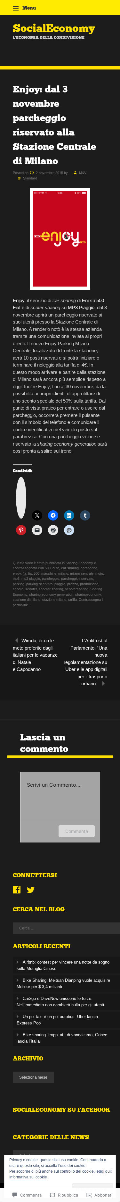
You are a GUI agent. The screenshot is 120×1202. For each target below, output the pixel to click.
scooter (31, 589)
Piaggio (86, 307)
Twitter (31, 890)
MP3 (73, 307)
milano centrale (81, 573)
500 (100, 300)
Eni (85, 300)
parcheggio (50, 578)
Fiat (16, 307)
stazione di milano (26, 599)
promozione (89, 584)
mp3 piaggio (30, 578)
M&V (82, 173)
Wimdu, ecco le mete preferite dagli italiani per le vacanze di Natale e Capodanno (35, 655)
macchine (48, 573)
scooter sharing (51, 589)
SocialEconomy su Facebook (61, 1109)
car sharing (70, 568)
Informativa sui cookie (28, 1177)
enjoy (17, 573)
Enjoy (18, 300)
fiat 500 (33, 573)
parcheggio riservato (77, 578)
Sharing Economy (79, 563)
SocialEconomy (54, 28)
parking (18, 584)
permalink (20, 605)
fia (24, 573)
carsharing (89, 568)
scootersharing (76, 589)
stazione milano (54, 599)
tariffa (72, 599)
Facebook (16, 890)
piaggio (59, 584)
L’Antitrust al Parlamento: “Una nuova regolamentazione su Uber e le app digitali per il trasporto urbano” (85, 662)
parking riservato (39, 584)
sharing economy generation (51, 594)
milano (63, 573)
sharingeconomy (88, 594)
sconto (18, 589)
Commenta (76, 831)
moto (99, 573)
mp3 (16, 578)
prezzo (72, 584)
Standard (30, 178)
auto (55, 568)
